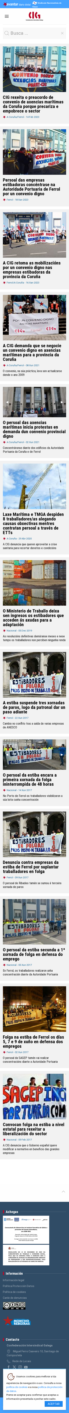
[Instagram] (20, 1367)
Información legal (13, 1280)
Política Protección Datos (18, 1286)
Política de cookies (14, 1291)
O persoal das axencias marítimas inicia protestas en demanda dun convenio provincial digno (34, 429)
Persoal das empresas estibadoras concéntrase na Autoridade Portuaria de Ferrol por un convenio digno (31, 186)
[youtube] (26, 1367)
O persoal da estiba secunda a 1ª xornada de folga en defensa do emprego (34, 954)
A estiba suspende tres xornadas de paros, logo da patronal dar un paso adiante (34, 707)
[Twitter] (14, 1367)
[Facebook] (9, 1367)
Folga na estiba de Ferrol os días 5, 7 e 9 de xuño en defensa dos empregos (33, 1041)
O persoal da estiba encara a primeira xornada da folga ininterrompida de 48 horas (30, 779)
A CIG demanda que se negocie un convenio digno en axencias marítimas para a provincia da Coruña (32, 352)
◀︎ (8, 402)
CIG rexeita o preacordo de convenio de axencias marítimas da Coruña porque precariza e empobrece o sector (33, 104)
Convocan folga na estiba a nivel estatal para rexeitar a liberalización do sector (33, 1129)
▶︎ (63, 402)
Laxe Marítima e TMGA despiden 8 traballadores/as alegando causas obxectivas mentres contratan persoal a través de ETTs (33, 523)
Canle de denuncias (15, 1297)
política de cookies (17, 1387)
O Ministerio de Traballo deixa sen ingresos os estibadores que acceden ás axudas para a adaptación (33, 617)
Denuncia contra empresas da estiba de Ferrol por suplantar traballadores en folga (31, 867)
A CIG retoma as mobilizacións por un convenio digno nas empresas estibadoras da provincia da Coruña (32, 269)
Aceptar (54, 1403)
